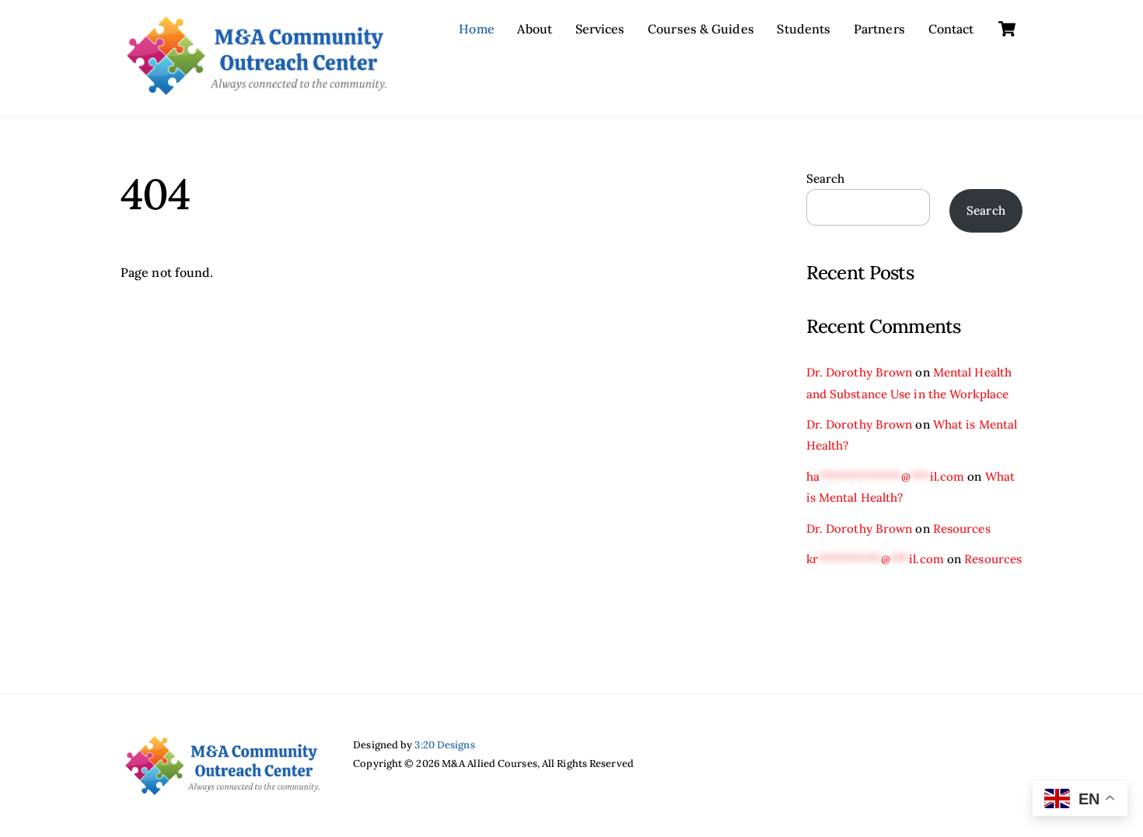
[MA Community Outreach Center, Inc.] (257, 87)
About (534, 29)
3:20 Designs (444, 744)
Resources (962, 528)
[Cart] (1006, 28)
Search (825, 178)
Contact (951, 29)
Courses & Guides (701, 29)
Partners (879, 29)
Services (600, 29)
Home (476, 29)
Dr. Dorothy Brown (859, 372)
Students (803, 29)
